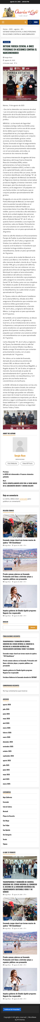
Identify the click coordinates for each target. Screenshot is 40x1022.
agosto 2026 (7, 704)
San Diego (6, 820)
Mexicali (5, 811)
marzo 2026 (6, 728)
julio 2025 (6, 765)
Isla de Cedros (7, 807)
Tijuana (5, 844)
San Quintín (6, 830)
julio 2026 (6, 709)
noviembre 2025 (8, 746)
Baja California (7, 797)
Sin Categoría (7, 834)
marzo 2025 (6, 784)
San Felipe (6, 825)
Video (36, 22)
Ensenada (7, 42)
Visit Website (12, 463)
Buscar (5, 622)
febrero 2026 (7, 732)
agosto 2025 (7, 760)
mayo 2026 (6, 718)
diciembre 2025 (8, 742)
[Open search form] (25, 22)
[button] (3, 22)
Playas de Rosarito (9, 816)
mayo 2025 (6, 774)
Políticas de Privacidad (12, 1009)
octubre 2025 (7, 751)
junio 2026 (6, 714)
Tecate (5, 839)
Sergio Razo (8, 57)
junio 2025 (6, 770)
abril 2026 (6, 723)
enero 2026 (6, 737)
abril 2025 (6, 779)
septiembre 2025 (8, 756)
